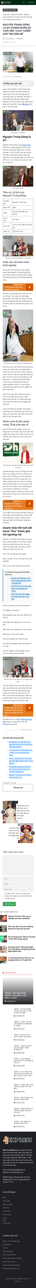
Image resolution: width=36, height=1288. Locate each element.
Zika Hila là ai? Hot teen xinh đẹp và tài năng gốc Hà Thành (21, 588)
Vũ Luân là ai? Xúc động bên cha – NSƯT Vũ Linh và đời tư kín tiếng (20, 752)
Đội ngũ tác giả (7, 1251)
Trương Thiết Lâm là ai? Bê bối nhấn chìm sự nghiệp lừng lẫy (13, 833)
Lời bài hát (6, 1211)
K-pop (5, 1218)
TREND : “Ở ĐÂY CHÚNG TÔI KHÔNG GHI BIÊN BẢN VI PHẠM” (23, 1024)
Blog (4, 1197)
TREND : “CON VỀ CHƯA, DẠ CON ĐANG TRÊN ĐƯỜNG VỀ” (23, 1048)
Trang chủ (6, 14)
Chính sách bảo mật (9, 1255)
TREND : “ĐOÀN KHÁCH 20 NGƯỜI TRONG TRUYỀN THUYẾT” (23, 1110)
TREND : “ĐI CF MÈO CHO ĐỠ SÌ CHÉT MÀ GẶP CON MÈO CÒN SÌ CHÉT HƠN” (23, 1073)
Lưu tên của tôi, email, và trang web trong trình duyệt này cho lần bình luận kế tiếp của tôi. (18, 896)
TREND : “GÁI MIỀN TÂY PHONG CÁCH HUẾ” (22, 1122)
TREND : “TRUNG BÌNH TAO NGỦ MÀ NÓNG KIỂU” (23, 1098)
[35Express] (6, 2)
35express (11, 38)
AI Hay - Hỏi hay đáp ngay (11, 1241)
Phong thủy (6, 1223)
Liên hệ (5, 1248)
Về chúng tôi (7, 1244)
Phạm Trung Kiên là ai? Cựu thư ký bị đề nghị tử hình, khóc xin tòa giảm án (21, 760)
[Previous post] (3, 812)
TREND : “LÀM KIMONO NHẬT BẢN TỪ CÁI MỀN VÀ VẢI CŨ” (23, 1061)
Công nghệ (6, 1201)
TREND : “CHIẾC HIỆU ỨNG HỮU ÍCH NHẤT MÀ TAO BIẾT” (23, 1086)
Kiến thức (6, 1208)
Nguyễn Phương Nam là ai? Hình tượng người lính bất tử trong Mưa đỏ (21, 580)
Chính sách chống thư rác (11, 1268)
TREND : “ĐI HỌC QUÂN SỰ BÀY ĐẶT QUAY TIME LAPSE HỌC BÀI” (22, 1011)
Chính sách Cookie (9, 1262)
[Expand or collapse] (31, 83)
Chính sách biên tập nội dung (12, 1258)
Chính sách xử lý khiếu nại (11, 1265)
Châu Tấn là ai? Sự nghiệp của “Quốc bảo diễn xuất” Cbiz (20, 596)
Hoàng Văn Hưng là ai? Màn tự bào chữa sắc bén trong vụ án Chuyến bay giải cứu (20, 769)
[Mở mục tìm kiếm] (23, 2)
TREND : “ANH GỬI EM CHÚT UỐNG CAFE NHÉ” (22, 1036)
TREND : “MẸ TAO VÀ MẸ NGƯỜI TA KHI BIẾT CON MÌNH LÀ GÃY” (15, 995)
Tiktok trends (7, 1214)
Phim (4, 1220)
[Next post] (32, 833)
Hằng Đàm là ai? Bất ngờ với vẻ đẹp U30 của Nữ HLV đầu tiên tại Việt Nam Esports (20, 744)
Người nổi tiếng (10, 10)
